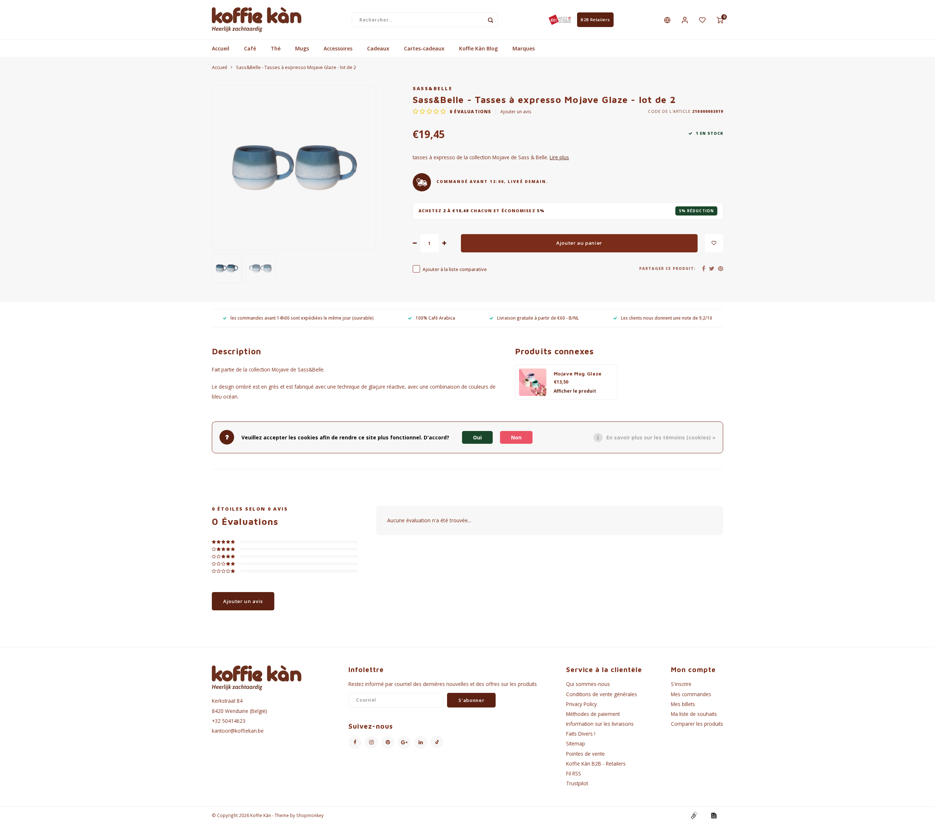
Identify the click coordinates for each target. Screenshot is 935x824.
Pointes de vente (585, 753)
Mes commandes (691, 694)
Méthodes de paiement (593, 713)
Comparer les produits (697, 723)
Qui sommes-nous (588, 683)
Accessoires (338, 48)
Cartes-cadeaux (424, 48)
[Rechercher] (490, 19)
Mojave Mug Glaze (578, 374)
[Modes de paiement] (694, 814)
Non (516, 437)
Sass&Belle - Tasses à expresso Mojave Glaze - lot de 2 (296, 67)
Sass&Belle (432, 88)
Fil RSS (573, 773)
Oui (477, 437)
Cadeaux (378, 48)
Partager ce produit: (667, 268)
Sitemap (575, 743)
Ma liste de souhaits (694, 713)
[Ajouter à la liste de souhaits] (714, 243)
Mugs (302, 48)
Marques (523, 48)
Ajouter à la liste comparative (455, 269)
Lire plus (559, 157)
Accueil (220, 48)
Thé (275, 48)
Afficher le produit (575, 391)
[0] (720, 19)
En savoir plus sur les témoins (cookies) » (660, 437)
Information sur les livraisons (600, 723)
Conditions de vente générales (601, 694)
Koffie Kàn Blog (478, 48)
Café (250, 48)
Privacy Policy (581, 704)
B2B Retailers (595, 19)
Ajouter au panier (579, 243)
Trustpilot (577, 783)
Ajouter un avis (515, 111)
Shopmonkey (310, 815)
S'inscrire (681, 683)
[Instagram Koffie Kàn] (371, 742)
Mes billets (683, 704)
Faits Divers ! (580, 733)
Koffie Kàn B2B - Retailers (596, 763)
